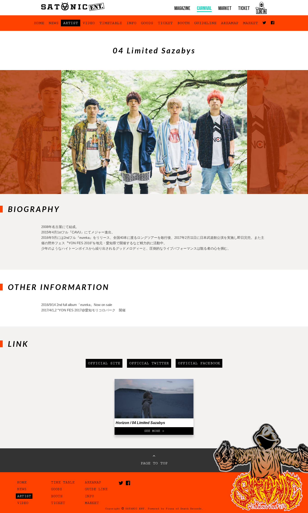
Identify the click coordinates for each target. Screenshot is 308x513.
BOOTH (183, 23)
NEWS (54, 23)
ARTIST (70, 23)
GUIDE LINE (96, 489)
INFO (131, 23)
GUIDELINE (205, 23)
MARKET (225, 8)
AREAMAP (229, 23)
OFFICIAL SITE (104, 363)
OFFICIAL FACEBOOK (199, 363)
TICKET (244, 8)
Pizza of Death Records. (184, 508)
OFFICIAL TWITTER (149, 363)
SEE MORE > (154, 431)
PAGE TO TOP (154, 463)
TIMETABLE (110, 23)
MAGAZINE (182, 8)
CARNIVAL (204, 8)
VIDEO (89, 23)
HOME (39, 23)
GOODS (147, 23)
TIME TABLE (63, 482)
